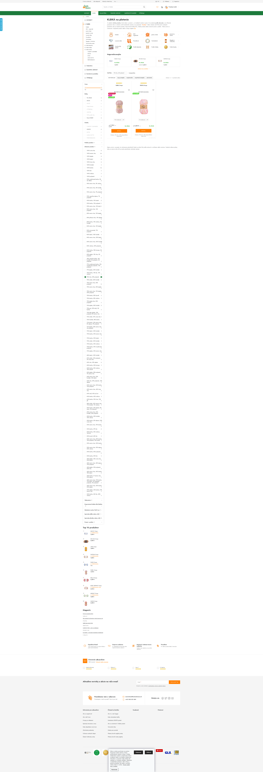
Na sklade (94, 98)
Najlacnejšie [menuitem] (121, 77)
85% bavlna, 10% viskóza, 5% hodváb (94, 222)
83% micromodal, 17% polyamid (94, 231)
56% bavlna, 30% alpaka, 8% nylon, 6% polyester (94, 408)
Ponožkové (88, 37)
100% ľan (94, 170)
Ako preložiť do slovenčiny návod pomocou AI (93, 618)
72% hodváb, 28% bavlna (94, 319)
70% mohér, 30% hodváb (94, 341)
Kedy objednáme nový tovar (90, 727)
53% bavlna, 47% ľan (94, 429)
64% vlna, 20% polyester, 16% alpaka (94, 381)
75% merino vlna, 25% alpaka (94, 287)
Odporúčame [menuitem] (111, 77)
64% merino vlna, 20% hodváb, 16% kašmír (94, 377)
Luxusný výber (89, 35)
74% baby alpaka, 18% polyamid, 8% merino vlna (94, 313)
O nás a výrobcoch (87, 1)
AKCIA (94, 100)
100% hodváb (94, 165)
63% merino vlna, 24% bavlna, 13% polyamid (94, 385)
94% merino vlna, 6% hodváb (94, 188)
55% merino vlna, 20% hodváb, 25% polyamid (94, 412)
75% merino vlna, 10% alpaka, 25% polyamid (94, 291)
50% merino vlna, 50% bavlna (94, 443)
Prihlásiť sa (174, 682)
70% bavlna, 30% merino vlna (94, 334)
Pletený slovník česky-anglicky (115, 737)
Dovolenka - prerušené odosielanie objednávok (93, 632)
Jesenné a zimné (89, 33)
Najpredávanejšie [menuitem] (139, 77)
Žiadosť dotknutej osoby (89, 737)
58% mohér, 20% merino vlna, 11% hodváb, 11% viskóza (94, 404)
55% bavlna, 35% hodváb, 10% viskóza (94, 416)
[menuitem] (87, 13)
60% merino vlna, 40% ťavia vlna (94, 390)
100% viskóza (94, 173)
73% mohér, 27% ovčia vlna (94, 317)
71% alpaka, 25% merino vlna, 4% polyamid (94, 327)
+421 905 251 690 (130, 699)
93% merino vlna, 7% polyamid (94, 192)
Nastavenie (114, 769)
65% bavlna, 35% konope (94, 365)
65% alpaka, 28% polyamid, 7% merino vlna (94, 373)
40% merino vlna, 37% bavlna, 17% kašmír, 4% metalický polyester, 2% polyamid (94, 481)
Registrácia (176, 1)
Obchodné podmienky (88, 730)
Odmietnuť (138, 752)
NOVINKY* (89, 20)
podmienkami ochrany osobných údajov (157, 686)
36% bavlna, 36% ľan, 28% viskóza (94, 494)
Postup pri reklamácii (88, 720)
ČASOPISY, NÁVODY (92, 70)
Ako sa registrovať (87, 714)
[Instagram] (169, 698)
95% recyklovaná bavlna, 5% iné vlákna (94, 179)
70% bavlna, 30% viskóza (94, 344)
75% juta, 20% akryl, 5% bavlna (94, 309)
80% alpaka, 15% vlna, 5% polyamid (94, 255)
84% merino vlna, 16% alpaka (94, 226)
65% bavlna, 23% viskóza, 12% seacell (94, 368)
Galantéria (89, 66)
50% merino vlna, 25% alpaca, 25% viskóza (94, 448)
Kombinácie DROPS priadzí (115, 720)
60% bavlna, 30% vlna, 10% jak (94, 400)
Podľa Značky (89, 49)
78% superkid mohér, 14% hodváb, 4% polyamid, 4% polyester (94, 260)
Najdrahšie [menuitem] (130, 77)
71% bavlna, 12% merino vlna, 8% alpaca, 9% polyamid (94, 323)
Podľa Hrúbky (89, 47)
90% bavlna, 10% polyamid (94, 203)
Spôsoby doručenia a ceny (89, 723)
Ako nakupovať (97, 1)
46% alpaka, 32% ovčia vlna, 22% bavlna (94, 459)
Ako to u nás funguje (113, 714)
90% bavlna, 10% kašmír (94, 200)
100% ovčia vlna (94, 150)
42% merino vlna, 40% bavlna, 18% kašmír (94, 472)
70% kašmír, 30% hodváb (94, 331)
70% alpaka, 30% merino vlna (94, 351)
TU (135, 28)
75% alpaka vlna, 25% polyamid (94, 301)
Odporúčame (94, 106)
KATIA (89, 55)
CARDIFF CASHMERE (92, 51)
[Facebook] (162, 698)
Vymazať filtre (132, 73)
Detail (119, 131)
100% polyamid (94, 176)
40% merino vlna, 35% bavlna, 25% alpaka (94, 486)
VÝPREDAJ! (89, 78)
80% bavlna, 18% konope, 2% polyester (94, 250)
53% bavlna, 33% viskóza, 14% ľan (94, 432)
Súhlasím (148, 752)
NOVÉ (94, 103)
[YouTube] (172, 698)
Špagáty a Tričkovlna (90, 41)
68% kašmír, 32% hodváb (94, 355)
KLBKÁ (88, 24)
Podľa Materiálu (89, 45)
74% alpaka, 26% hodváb (94, 305)
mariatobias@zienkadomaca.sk (133, 696)
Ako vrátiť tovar (86, 717)
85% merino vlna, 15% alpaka (94, 214)
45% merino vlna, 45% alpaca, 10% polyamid (94, 463)
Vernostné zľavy (112, 727)
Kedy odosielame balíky (114, 717)
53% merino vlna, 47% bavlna (94, 425)
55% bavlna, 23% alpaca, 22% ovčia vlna (94, 421)
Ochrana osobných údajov (89, 733)
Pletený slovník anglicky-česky (115, 733)
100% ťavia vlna (94, 162)
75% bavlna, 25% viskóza (94, 298)
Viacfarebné (88, 39)
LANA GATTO (91, 57)
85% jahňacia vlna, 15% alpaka (94, 218)
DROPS (89, 53)
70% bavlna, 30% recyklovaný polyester (94, 347)
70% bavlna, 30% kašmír (94, 338)
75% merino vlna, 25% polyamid (94, 283)
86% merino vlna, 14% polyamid (94, 209)
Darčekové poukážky (92, 74)
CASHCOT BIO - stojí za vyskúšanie (90, 628)
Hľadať (144, 7)
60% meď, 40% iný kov (94, 393)
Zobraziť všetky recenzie (102, 662)
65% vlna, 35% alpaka (94, 362)
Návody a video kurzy (107, 1)
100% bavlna (94, 168)
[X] (166, 698)
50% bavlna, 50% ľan (94, 456)
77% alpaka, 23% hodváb (94, 270)
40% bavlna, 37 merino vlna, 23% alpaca (94, 476)
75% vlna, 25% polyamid (94, 277)
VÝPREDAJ (94, 109)
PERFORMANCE (91, 60)
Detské (87, 27)
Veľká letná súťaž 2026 (88, 623)
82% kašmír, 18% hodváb (94, 234)
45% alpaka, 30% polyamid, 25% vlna (94, 468)
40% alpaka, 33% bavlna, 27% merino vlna (94, 490)
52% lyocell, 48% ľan (94, 436)
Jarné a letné (88, 31)
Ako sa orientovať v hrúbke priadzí (116, 723)
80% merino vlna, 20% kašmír (94, 238)
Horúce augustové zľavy (88, 613)
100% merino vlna (94, 153)
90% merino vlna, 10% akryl (94, 206)
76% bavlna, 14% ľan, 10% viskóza (94, 273)
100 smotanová (117, 119)
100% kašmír (94, 159)
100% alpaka (94, 156)
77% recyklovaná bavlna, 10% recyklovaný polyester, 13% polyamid (94, 265)
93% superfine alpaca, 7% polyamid (94, 196)
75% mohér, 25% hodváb (94, 280)
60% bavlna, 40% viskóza (94, 396)
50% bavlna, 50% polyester (94, 452)
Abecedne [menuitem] (149, 77)
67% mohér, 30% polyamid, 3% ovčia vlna (94, 358)
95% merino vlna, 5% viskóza (94, 184)
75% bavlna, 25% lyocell (94, 295)
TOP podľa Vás (94, 115)
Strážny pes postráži (113, 730)
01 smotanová (142, 119)
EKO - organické (89, 29)
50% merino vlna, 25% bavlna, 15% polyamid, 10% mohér (94, 439)
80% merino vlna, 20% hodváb (94, 242)
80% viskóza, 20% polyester (94, 246)
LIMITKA (94, 112)
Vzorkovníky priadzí (90, 43)
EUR (158, 1)
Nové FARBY (94, 118)
